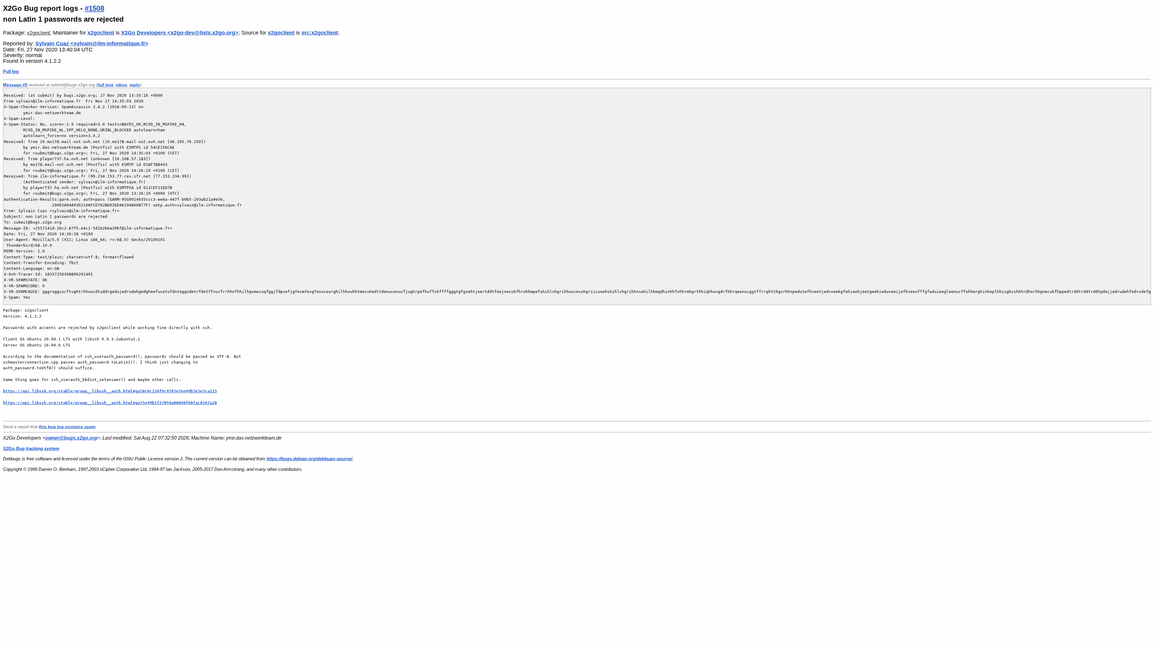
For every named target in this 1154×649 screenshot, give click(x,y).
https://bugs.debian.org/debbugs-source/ (309, 458)
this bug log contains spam (67, 426)
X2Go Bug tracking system (31, 448)
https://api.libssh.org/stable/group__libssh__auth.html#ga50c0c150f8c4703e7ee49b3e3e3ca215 (110, 391)
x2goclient (38, 33)
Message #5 (15, 84)
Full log (11, 71)
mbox (121, 84)
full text (105, 84)
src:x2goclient (319, 33)
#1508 (94, 8)
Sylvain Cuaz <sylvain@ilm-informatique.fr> (91, 44)
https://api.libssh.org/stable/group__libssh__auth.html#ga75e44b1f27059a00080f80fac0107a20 (110, 403)
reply (135, 84)
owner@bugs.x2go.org (71, 437)
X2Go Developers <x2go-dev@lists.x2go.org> (179, 33)
